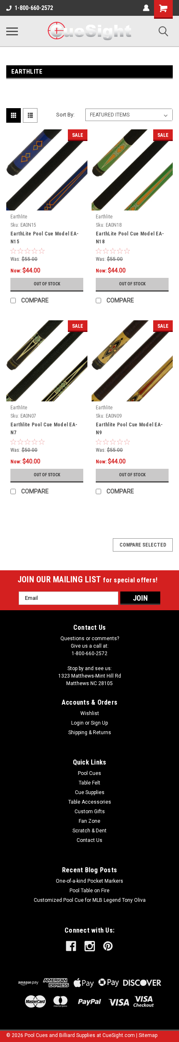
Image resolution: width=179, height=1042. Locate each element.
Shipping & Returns (89, 732)
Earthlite (18, 217)
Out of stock (47, 284)
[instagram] (90, 946)
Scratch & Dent (89, 831)
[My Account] (146, 8)
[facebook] (71, 946)
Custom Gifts (90, 811)
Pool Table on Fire (89, 890)
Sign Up (99, 723)
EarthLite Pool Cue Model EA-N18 (130, 238)
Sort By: (65, 114)
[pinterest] (108, 946)
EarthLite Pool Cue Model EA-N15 (44, 238)
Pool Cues (89, 773)
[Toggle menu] (12, 31)
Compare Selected (142, 545)
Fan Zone (89, 821)
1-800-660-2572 (34, 8)
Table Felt (89, 783)
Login (77, 723)
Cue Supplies (89, 792)
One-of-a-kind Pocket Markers (89, 881)
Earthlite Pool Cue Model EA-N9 (129, 429)
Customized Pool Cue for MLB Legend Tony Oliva (90, 900)
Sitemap (148, 1035)
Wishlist (89, 713)
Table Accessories (89, 802)
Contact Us (89, 840)
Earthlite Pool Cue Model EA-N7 (43, 429)
